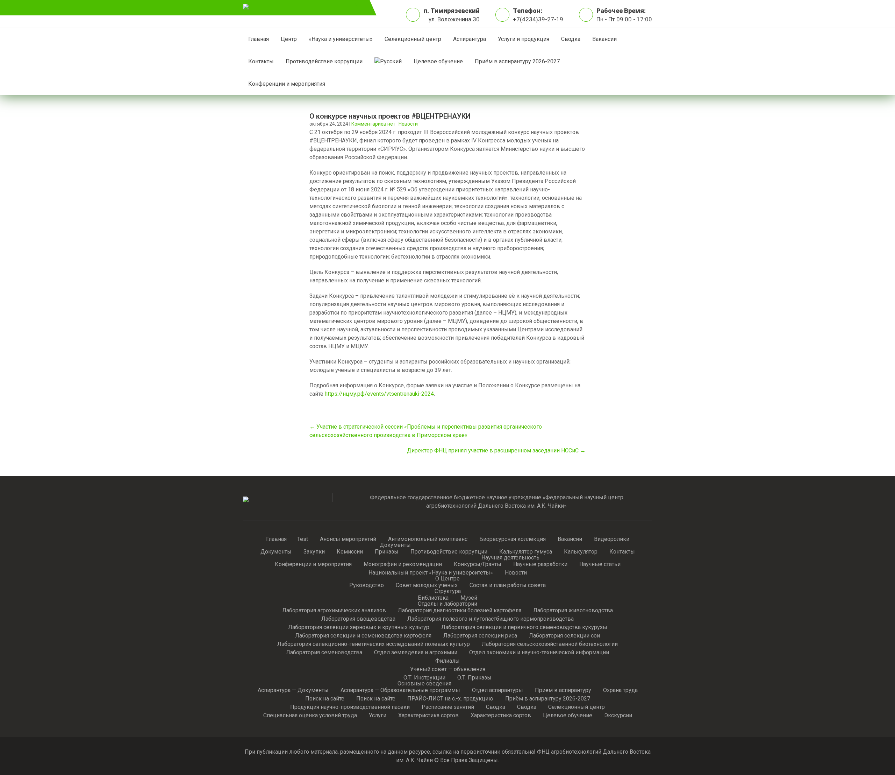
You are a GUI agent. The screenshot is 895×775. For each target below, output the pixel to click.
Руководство (366, 586)
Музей (468, 598)
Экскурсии (618, 716)
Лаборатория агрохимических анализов (334, 611)
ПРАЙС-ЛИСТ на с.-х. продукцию (450, 699)
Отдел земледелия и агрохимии (415, 653)
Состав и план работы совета (508, 586)
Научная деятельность (510, 558)
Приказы (387, 552)
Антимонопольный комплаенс (427, 539)
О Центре (447, 579)
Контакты (261, 61)
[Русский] (388, 61)
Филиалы (447, 661)
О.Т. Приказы (474, 678)
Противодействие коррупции (324, 61)
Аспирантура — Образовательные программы (400, 691)
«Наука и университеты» (341, 39)
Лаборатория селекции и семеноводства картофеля (363, 636)
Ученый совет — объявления (447, 670)
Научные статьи (600, 565)
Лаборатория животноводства (573, 611)
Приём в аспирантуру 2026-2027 (517, 61)
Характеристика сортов (428, 716)
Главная (258, 39)
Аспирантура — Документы (293, 691)
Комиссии (350, 552)
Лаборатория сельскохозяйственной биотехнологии (550, 644)
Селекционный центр (413, 39)
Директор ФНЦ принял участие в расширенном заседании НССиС (496, 450)
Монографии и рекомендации (403, 565)
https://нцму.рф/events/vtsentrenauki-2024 (379, 393)
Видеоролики (611, 539)
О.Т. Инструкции (424, 678)
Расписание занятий (448, 707)
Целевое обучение (438, 61)
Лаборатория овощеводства (358, 619)
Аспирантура (469, 39)
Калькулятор (580, 552)
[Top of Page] (866, 760)
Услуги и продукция (523, 39)
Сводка (570, 39)
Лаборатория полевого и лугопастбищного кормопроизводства (490, 619)
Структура (448, 592)
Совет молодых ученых (427, 586)
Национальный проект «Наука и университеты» (430, 573)
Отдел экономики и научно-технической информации (539, 653)
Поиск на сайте (324, 699)
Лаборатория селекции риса (480, 636)
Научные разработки (540, 565)
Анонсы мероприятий (348, 539)
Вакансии (604, 39)
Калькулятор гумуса (525, 552)
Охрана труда (620, 691)
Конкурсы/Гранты (477, 565)
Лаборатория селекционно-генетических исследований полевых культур (373, 644)
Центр (289, 39)
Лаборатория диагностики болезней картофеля (459, 611)
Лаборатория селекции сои (564, 636)
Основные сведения (424, 684)
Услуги (377, 716)
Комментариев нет (373, 124)
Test (302, 539)
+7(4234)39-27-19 (538, 19)
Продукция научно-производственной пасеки (350, 707)
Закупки (314, 552)
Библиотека (433, 598)
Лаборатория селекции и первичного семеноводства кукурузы (524, 628)
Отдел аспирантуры (497, 691)
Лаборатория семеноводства (324, 653)
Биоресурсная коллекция (512, 539)
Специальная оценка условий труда (310, 716)
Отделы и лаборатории (447, 604)
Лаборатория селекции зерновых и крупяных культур (358, 628)
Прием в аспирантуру (563, 691)
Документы (276, 552)
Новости (408, 124)
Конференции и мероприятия (286, 83)
